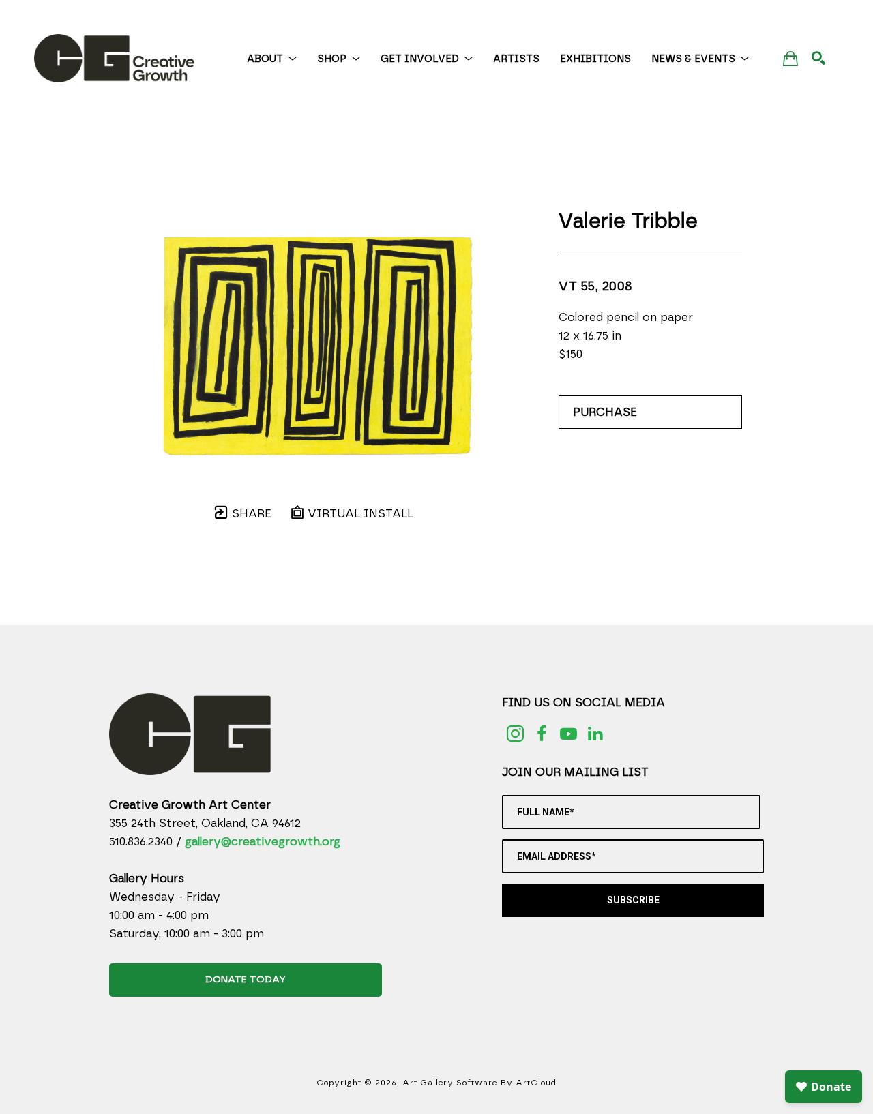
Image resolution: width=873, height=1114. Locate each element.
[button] (272, 59)
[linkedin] (595, 733)
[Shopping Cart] (790, 58)
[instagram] (515, 733)
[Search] (818, 58)
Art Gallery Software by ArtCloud (479, 1083)
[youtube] (568, 733)
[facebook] (541, 733)
